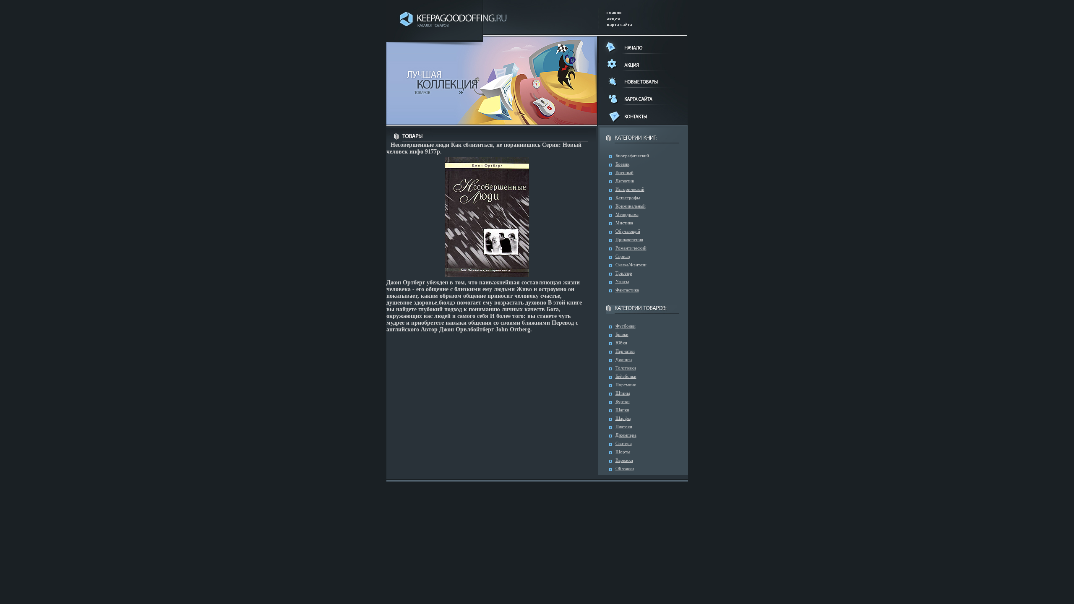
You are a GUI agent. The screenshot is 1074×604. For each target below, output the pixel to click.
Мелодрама (627, 214)
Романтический (630, 247)
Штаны (622, 393)
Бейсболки (625, 376)
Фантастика (627, 289)
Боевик (622, 164)
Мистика (624, 222)
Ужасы (622, 281)
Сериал (622, 256)
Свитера (623, 443)
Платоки (623, 426)
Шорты (622, 451)
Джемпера (625, 434)
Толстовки (625, 367)
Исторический (629, 189)
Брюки (621, 334)
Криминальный (630, 205)
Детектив (624, 180)
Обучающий (627, 231)
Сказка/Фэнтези (630, 264)
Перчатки (625, 351)
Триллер (623, 273)
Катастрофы (627, 197)
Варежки (624, 460)
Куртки (622, 401)
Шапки (622, 409)
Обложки (624, 468)
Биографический (632, 155)
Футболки (625, 325)
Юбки (621, 342)
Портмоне (625, 384)
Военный (624, 172)
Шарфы (623, 418)
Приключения (629, 239)
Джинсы (623, 359)
